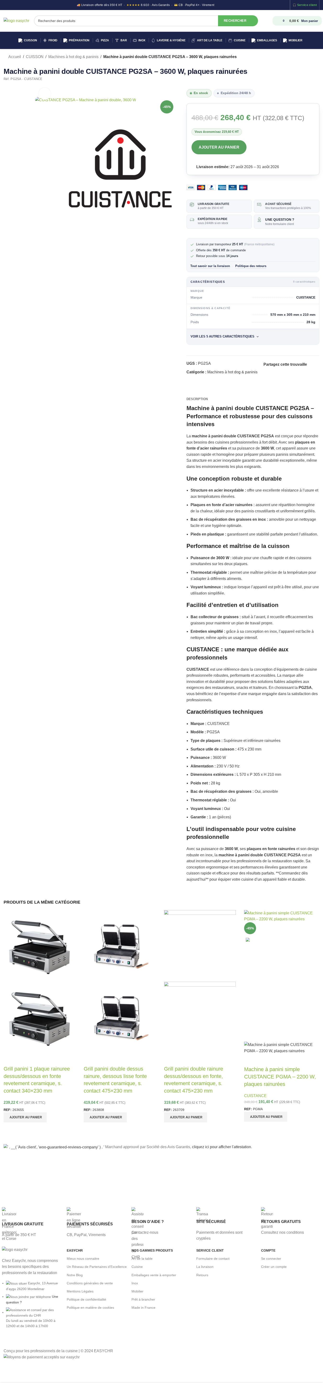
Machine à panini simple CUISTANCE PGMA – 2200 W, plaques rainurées (280, 1076)
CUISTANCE (255, 1096)
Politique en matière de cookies (90, 1307)
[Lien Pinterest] (266, 371)
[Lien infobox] (32, 1222)
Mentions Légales (80, 1291)
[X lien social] (315, 364)
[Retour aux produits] (311, 57)
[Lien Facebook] (310, 364)
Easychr (75, 1250)
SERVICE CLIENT (210, 1250)
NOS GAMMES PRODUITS (152, 1250)
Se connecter (271, 1258)
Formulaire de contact (213, 1258)
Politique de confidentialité (86, 1299)
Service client (307, 5)
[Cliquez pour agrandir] (45, 94)
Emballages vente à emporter (153, 1275)
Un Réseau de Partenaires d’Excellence (97, 1267)
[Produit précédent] (305, 57)
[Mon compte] (268, 21)
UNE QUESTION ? (279, 219)
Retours (202, 1275)
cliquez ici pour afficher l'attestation (221, 1147)
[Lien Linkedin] (272, 371)
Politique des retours (250, 266)
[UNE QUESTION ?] (259, 219)
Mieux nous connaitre (83, 1258)
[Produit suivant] (316, 57)
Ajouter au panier (219, 147)
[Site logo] (16, 20)
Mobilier (137, 1291)
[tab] (197, 399)
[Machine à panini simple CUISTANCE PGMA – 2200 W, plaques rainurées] (281, 916)
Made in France (143, 1307)
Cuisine (137, 1267)
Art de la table (142, 1258)
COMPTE (268, 1250)
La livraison (205, 1267)
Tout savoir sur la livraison (210, 266)
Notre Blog (75, 1275)
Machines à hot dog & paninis (73, 57)
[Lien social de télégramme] (278, 371)
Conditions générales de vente (90, 1283)
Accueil (14, 57)
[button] (25, 1117)
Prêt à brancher (143, 1299)
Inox (134, 1283)
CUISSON (35, 57)
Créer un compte (274, 1267)
